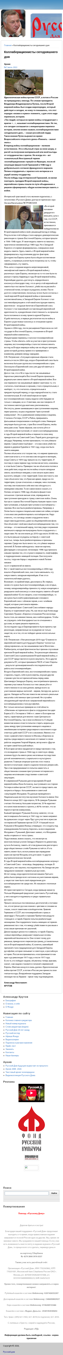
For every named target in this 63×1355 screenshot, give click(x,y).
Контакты (10, 1052)
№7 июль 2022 (10, 67)
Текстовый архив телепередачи (20, 1072)
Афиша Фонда (12, 1036)
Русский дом (9, 1352)
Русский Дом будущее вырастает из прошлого (27, 1066)
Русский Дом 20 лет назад (18, 1030)
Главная (8, 45)
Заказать (10, 1049)
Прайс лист (11, 1046)
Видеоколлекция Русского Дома (20, 1075)
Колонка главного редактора (19, 1020)
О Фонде (9, 1007)
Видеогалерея (12, 1039)
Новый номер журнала (16, 1023)
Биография (11, 1000)
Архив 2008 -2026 (13, 1069)
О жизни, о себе (13, 1004)
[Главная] (13, 36)
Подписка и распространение (19, 1043)
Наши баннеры (12, 1055)
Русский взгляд (13, 1033)
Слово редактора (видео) (17, 1027)
